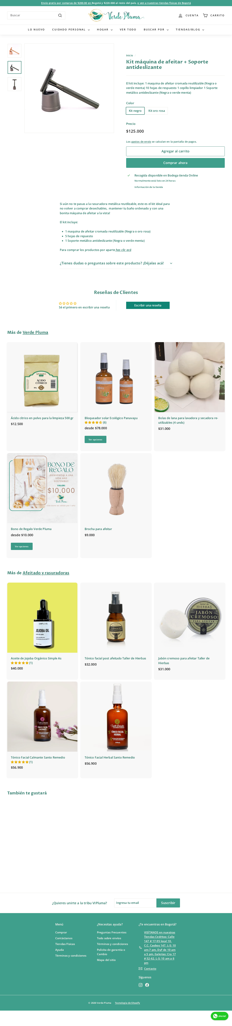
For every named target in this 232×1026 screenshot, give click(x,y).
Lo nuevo (36, 29)
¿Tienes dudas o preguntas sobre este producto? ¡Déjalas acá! (112, 263)
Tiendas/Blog (188, 29)
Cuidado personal (69, 29)
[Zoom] (69, 88)
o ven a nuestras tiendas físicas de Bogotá (164, 3)
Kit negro (135, 111)
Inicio (129, 55)
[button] (94, 422)
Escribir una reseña (147, 305)
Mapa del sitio (106, 960)
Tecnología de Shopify (127, 1002)
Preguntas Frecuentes (111, 932)
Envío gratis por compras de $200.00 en (66, 3)
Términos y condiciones (70, 955)
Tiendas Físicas (65, 944)
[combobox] (36, 15)
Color (130, 103)
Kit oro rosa (156, 111)
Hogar (103, 29)
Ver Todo (128, 29)
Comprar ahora (175, 163)
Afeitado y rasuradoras (46, 573)
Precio (130, 124)
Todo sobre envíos (109, 938)
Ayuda (59, 950)
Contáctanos (63, 938)
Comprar (61, 932)
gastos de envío (141, 141)
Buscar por (155, 29)
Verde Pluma (35, 332)
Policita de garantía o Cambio (111, 952)
